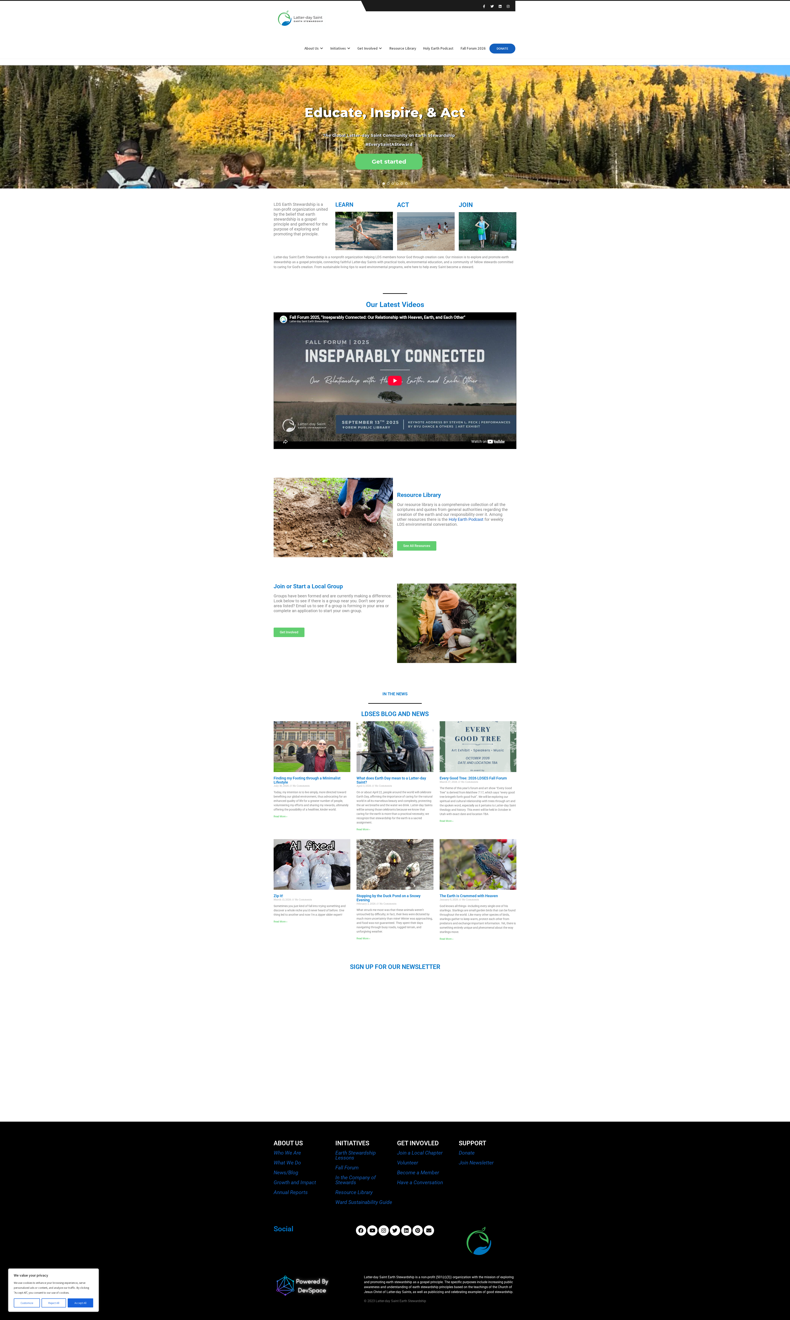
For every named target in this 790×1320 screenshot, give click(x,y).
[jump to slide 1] (383, 183)
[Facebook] (361, 1230)
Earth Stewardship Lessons (355, 1155)
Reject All (53, 1303)
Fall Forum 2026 (473, 48)
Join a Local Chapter (420, 1153)
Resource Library (402, 48)
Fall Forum (347, 1168)
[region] (53, 1290)
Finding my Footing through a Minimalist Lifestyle (307, 780)
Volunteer (407, 1163)
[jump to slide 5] (402, 183)
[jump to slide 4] (397, 183)
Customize (27, 1303)
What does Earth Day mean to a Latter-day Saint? (391, 780)
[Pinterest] (417, 1230)
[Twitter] (395, 1230)
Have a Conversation (420, 1182)
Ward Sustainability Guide (363, 1202)
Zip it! (278, 896)
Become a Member (418, 1173)
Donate (502, 48)
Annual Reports (291, 1192)
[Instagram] (384, 1230)
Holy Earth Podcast (438, 48)
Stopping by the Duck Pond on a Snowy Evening (389, 898)
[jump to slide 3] (393, 183)
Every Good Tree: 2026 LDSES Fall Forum (473, 778)
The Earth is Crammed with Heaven (469, 896)
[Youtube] (372, 1230)
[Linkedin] (406, 1230)
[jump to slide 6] (406, 183)
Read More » (280, 816)
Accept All (80, 1303)
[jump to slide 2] (388, 183)
